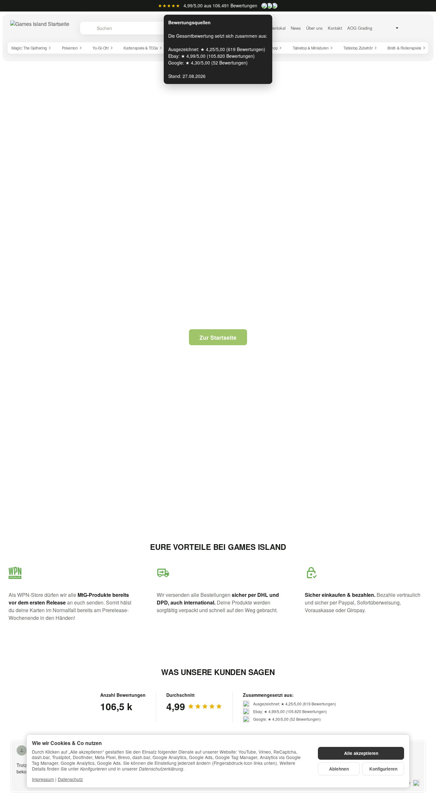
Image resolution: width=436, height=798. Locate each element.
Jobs (256, 28)
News (296, 28)
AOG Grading (359, 28)
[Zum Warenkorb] (420, 28)
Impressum (43, 779)
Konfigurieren (383, 769)
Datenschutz (70, 779)
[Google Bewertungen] (274, 6)
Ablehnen (339, 769)
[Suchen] (88, 28)
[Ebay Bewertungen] (269, 6)
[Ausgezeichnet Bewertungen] (264, 6)
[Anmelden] (406, 28)
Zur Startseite (218, 337)
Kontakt (335, 28)
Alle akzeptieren (361, 753)
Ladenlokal (276, 28)
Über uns (314, 28)
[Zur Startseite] (39, 28)
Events (240, 28)
